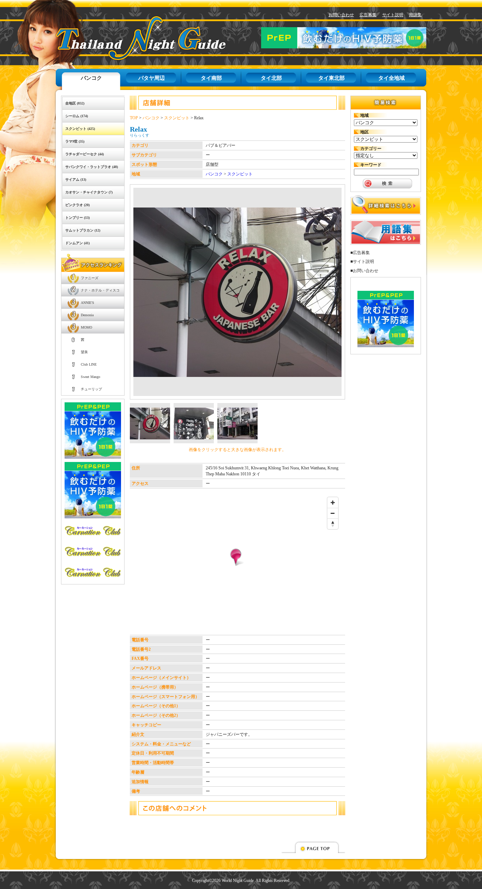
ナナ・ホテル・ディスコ (100, 290)
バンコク (91, 78)
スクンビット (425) (80, 129)
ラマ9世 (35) (74, 141)
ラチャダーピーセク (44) (84, 154)
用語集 (415, 14)
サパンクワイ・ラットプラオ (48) (91, 167)
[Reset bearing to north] (332, 523)
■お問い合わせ (364, 270)
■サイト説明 (362, 261)
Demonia (87, 315)
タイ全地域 (391, 78)
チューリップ (91, 389)
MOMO (86, 327)
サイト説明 (392, 14)
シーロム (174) (76, 116)
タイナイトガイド (124, 38)
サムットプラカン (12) (82, 230)
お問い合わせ (341, 14)
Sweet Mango (90, 377)
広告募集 (368, 14)
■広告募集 (360, 252)
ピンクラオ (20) (77, 205)
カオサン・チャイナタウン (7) (89, 192)
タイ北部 (271, 78)
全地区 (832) (74, 103)
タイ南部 (211, 78)
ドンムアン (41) (77, 243)
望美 (84, 352)
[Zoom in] (332, 502)
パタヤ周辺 (151, 78)
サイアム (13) (75, 179)
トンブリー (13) (77, 218)
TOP (134, 117)
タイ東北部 (331, 78)
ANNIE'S (87, 303)
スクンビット (176, 117)
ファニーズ (89, 278)
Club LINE (89, 364)
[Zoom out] (332, 513)
